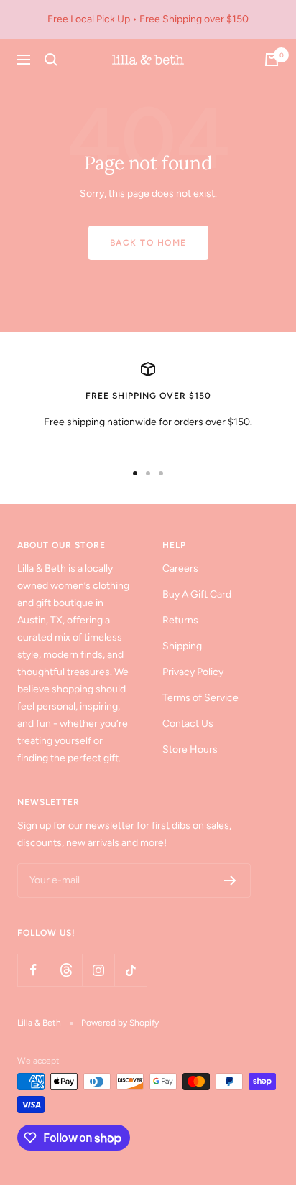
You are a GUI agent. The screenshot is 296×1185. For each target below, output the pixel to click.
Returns (180, 620)
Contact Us (187, 723)
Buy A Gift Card (196, 594)
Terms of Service (200, 698)
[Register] (230, 880)
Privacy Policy (192, 672)
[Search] (51, 59)
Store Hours (190, 749)
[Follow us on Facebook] (33, 970)
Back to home (148, 243)
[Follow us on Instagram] (98, 970)
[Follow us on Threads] (66, 970)
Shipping (182, 646)
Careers (180, 568)
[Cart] (271, 59)
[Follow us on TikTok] (130, 970)
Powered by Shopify (120, 1023)
